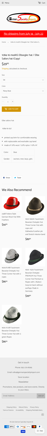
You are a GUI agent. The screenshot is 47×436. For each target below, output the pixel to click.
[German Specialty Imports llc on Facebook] (42, 415)
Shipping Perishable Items (34, 410)
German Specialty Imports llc (24, 422)
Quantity (5, 97)
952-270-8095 (26, 367)
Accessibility (20, 410)
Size (3, 75)
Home (4, 42)
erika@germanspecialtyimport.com (26, 372)
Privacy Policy (34, 407)
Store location (23, 377)
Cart (43, 3)
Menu (7, 3)
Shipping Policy (12, 407)
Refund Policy (23, 407)
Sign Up (41, 396)
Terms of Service (8, 410)
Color (4, 86)
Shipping (5, 68)
